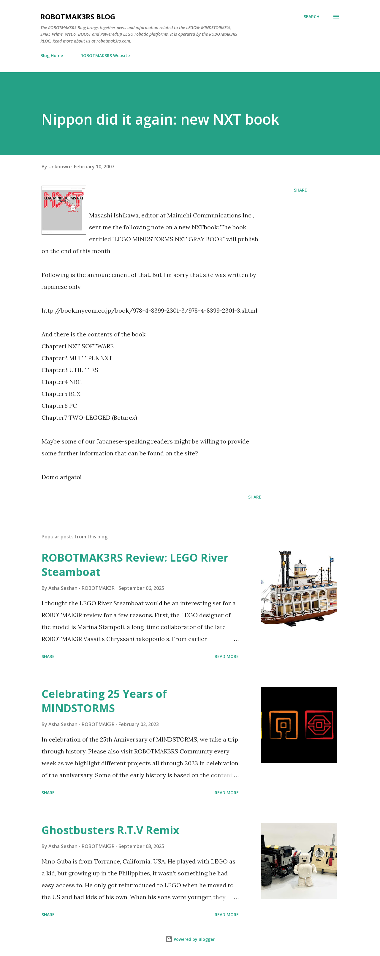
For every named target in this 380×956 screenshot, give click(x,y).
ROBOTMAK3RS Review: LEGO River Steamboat (135, 564)
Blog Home (51, 55)
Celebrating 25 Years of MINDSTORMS (104, 701)
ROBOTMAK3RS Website (105, 55)
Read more (227, 656)
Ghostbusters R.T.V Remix (110, 830)
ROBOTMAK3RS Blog (77, 16)
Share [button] (300, 190)
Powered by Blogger (193, 939)
